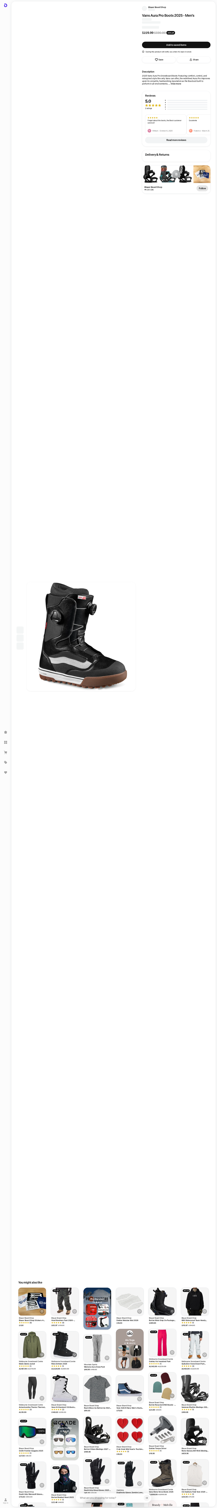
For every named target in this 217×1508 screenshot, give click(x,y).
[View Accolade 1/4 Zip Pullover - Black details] (135, 1362)
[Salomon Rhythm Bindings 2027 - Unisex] (195, 1388)
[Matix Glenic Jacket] (32, 1345)
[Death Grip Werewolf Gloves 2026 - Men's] (32, 1475)
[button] (176, 102)
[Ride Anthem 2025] (65, 1345)
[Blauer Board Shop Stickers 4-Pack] (32, 1301)
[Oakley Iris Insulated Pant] (162, 1343)
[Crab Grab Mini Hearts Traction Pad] (130, 1430)
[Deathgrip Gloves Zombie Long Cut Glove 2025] (130, 1474)
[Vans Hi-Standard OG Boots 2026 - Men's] (65, 1388)
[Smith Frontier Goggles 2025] (32, 1432)
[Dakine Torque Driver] (162, 1429)
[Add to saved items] (42, 1311)
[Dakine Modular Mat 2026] (130, 1301)
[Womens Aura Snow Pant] (97, 1348)
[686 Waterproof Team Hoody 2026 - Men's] (195, 1301)
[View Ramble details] (70, 1439)
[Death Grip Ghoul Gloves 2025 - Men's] (97, 1471)
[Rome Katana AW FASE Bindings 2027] (195, 1432)
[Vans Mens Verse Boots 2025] (162, 1473)
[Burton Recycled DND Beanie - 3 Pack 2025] (162, 1386)
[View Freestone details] (70, 1452)
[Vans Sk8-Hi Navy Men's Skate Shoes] (130, 1389)
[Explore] (5, 742)
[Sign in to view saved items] (5, 772)
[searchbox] (114, 1498)
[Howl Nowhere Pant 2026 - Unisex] (65, 1301)
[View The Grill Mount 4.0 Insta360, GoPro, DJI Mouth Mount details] (103, 1309)
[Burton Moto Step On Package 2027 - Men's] (162, 1301)
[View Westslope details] (58, 1452)
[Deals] (5, 762)
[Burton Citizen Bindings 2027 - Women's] (97, 1430)
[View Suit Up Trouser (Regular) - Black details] (135, 1350)
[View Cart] (5, 752)
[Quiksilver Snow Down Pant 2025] (195, 1345)
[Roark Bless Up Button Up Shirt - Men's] (97, 1389)
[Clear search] (147, 1498)
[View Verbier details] (58, 1439)
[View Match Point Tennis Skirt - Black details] (123, 1350)
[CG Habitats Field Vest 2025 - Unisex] (195, 1473)
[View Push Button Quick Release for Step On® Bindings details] (91, 1309)
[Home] (5, 732)
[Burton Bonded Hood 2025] (65, 1478)
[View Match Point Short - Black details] (123, 1362)
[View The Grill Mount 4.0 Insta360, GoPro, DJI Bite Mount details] (103, 1321)
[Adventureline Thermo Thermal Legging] (32, 1388)
